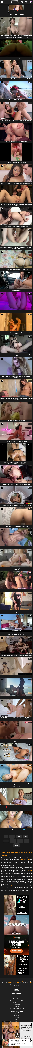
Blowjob (16, 1019)
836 (20, 841)
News (16, 995)
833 (26, 836)
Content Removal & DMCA (16, 1000)
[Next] (26, 841)
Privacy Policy (16, 998)
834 (6, 841)
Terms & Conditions (16, 997)
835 (13, 841)
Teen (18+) (16, 1013)
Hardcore (16, 1015)
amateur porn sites (14, 982)
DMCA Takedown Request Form (16, 1008)
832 (19, 836)
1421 (16, 845)
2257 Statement (16, 1002)
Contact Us (16, 1006)
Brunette (17, 1017)
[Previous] (12, 837)
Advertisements (16, 1004)
